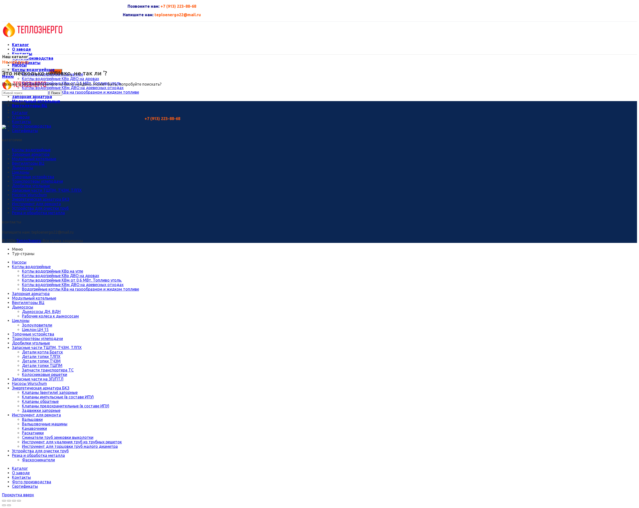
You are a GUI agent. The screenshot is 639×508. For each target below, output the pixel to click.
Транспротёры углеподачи (37, 181)
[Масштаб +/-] (19, 501)
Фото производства (31, 126)
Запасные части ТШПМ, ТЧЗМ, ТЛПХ (47, 190)
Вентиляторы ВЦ (28, 163)
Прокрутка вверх (18, 495)
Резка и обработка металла (38, 212)
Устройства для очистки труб (40, 208)
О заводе (21, 117)
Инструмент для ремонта (36, 203)
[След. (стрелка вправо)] (9, 505)
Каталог (20, 112)
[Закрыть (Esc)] (4, 501)
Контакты (21, 121)
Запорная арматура (31, 154)
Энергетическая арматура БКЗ (40, 199)
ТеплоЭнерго (28, 240)
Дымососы (22, 168)
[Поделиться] (9, 501)
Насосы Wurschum (29, 194)
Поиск (55, 93)
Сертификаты (25, 130)
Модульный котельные (34, 159)
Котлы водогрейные (31, 150)
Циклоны (20, 172)
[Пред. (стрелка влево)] (4, 505)
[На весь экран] (14, 501)
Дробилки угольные (31, 185)
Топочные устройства (33, 176)
